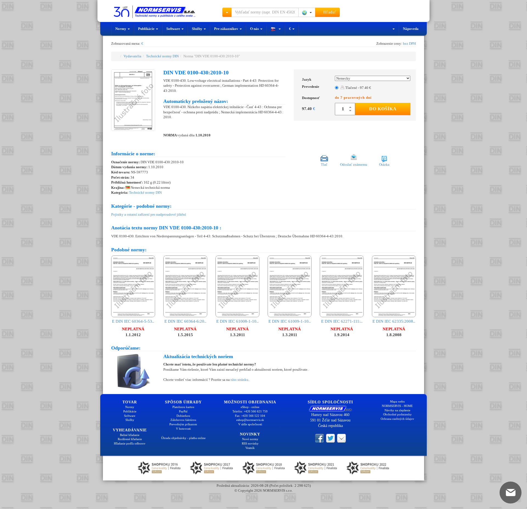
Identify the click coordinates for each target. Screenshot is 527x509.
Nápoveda (411, 29)
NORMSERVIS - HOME (397, 405)
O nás (255, 29)
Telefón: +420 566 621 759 (250, 411)
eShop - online (250, 407)
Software (173, 29)
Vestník (250, 447)
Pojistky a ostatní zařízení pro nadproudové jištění (148, 214)
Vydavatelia (132, 56)
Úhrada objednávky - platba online (183, 438)
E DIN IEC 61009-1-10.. (289, 321)
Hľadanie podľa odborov (129, 443)
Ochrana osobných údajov (397, 418)
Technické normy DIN (162, 56)
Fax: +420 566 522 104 (250, 415)
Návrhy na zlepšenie (397, 410)
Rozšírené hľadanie (130, 439)
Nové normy (250, 439)
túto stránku (239, 380)
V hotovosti (183, 428)
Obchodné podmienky (397, 414)
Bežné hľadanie (129, 435)
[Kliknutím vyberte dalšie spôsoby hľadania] (227, 12)
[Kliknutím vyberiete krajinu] (306, 12)
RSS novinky (250, 443)
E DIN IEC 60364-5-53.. (133, 321)
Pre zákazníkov (226, 29)
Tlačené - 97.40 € (357, 88)
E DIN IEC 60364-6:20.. (185, 321)
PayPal (183, 411)
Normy (121, 29)
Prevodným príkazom (183, 424)
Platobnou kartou (183, 407)
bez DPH (409, 43)
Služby (197, 29)
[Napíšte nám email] (341, 437)
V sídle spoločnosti (250, 424)
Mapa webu (397, 401)
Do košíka (383, 108)
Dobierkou (183, 415)
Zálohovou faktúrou (183, 419)
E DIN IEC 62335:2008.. (393, 321)
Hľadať (329, 12)
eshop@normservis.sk (250, 419)
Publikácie (146, 29)
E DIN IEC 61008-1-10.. (237, 321)
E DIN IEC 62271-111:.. (342, 321)
